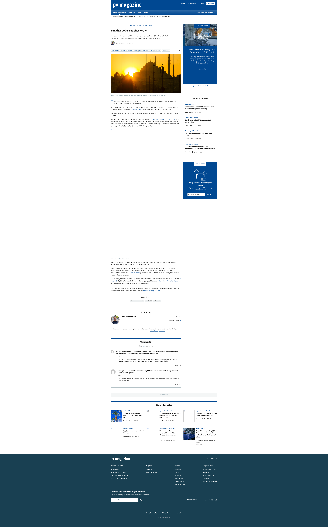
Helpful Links (208, 466)
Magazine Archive (151, 472)
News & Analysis (119, 12)
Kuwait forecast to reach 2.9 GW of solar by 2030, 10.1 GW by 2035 (169, 415)
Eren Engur (172, 119)
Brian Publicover (189, 112)
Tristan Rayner (188, 125)
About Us (206, 472)
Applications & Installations (147, 16)
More (146, 12)
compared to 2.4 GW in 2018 (159, 119)
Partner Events (179, 481)
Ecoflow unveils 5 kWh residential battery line (198, 121)
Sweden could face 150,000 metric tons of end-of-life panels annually (199, 108)
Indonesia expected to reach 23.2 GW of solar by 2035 (206, 414)
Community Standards (210, 481)
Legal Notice (178, 513)
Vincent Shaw (188, 152)
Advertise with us (190, 500)
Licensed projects (136, 109)
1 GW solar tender (134, 273)
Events (139, 12)
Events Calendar (180, 484)
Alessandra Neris (189, 139)
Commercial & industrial (145, 50)
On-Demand (179, 478)
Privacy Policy (166, 513)
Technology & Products (131, 16)
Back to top (210, 458)
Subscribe (149, 469)
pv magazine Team (209, 475)
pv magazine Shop (209, 469)
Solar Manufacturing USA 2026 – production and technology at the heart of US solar (205, 434)
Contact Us (206, 478)
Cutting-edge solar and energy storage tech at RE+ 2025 (133, 415)
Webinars (178, 475)
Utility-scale (166, 50)
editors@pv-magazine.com (151, 291)
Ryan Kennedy (126, 421)
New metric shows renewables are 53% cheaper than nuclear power (167, 434)
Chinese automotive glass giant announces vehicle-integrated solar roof (200, 147)
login (144, 346)
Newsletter (193, 4)
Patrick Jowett (163, 421)
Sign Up (209, 194)
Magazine (131, 12)
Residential (157, 50)
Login (202, 4)
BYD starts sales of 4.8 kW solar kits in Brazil (199, 134)
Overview (178, 469)
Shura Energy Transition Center (169, 281)
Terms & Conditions (152, 513)
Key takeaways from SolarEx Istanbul (133, 432)
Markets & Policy (118, 16)
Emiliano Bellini (121, 43)
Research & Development (164, 16)
